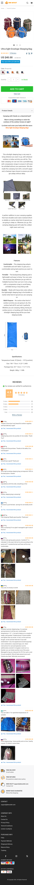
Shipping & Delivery (6, 844)
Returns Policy (5, 847)
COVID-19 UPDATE (6, 829)
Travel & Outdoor (11, 8)
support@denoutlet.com (8, 805)
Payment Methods (6, 841)
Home (2, 8)
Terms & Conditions (6, 826)
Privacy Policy (5, 822)
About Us (3, 816)
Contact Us (4, 819)
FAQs (2, 838)
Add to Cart (17, 89)
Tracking (3, 850)
